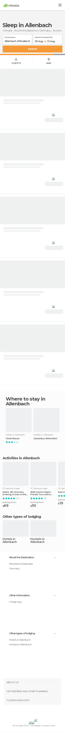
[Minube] (11, 5)
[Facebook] (27, 712)
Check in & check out (43, 36)
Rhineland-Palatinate (21, 563)
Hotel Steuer (13, 438)
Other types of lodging (22, 633)
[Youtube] (40, 712)
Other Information (19, 595)
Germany (14, 568)
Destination (10, 36)
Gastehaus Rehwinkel (45, 438)
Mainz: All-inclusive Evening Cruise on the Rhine (14, 493)
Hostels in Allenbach (37, 541)
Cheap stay (15, 601)
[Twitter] (31, 712)
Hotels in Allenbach (10, 541)
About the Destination (21, 557)
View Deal (54, 120)
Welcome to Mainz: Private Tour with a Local (40, 493)
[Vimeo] (36, 712)
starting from (9, 502)
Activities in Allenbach (21, 458)
